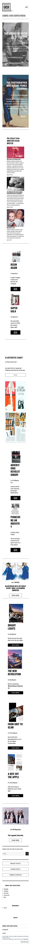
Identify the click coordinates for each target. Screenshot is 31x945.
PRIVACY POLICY (15, 863)
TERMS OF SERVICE (15, 875)
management (5, 929)
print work (6, 893)
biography (6, 889)
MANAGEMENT (15, 906)
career (5, 908)
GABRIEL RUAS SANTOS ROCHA (12, 885)
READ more (15, 289)
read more (15, 498)
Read (15, 375)
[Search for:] (14, 854)
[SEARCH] (27, 853)
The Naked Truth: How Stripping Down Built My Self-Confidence (14, 192)
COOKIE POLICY (15, 869)
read (24, 55)
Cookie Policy (26, 939)
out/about (6, 891)
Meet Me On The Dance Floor (14, 159)
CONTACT (15, 918)
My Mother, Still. (11, 228)
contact (4, 933)
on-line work (6, 895)
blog (5, 897)
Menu (26, 7)
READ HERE (15, 595)
